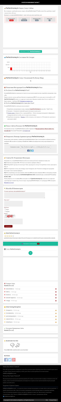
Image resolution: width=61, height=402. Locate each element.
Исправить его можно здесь (26, 101)
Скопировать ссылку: (15, 147)
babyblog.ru (9, 322)
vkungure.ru (9, 310)
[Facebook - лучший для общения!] (28, 150)
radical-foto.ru (10, 319)
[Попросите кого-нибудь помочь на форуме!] (30, 150)
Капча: (6, 213)
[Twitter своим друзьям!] (33, 150)
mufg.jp (8, 300)
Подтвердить (8, 226)
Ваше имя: (6, 200)
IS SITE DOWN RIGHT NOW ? (30, 2)
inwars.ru (8, 294)
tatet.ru (8, 292)
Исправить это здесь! (9, 182)
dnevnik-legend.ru (11, 297)
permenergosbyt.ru (11, 316)
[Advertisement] (30, 35)
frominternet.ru (10, 313)
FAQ (47, 400)
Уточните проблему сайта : (14, 191)
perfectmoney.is (35, 51)
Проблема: (6, 207)
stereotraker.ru (10, 289)
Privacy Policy (52, 400)
